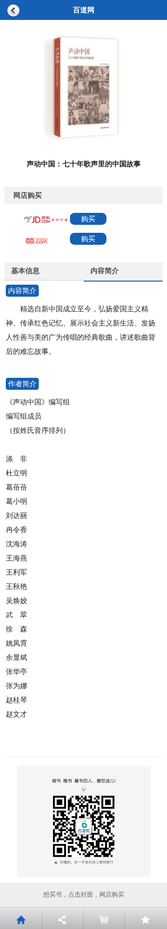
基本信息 (25, 270)
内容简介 (104, 270)
